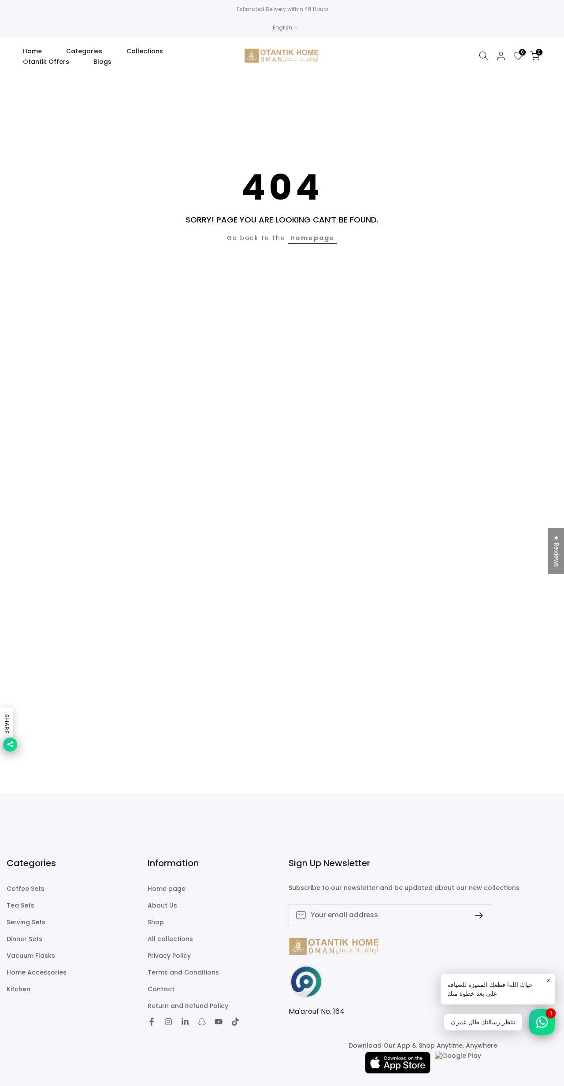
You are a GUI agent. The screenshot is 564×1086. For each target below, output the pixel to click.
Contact (161, 989)
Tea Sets (20, 905)
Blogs (102, 61)
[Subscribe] (475, 915)
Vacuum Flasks (31, 956)
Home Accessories (37, 972)
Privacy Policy (169, 956)
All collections (170, 939)
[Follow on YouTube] (219, 1021)
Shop (156, 922)
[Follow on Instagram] (168, 1021)
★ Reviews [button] (556, 551)
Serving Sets (26, 922)
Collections (144, 51)
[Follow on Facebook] (152, 1021)
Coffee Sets (26, 889)
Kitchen (18, 989)
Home (32, 51)
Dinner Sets (24, 939)
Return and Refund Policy (188, 1006)
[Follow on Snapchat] (202, 1021)
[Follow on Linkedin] (185, 1021)
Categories (84, 51)
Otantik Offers (46, 61)
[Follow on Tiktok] (235, 1021)
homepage (312, 238)
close (18, 9)
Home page (167, 889)
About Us (162, 905)
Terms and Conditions (183, 972)
